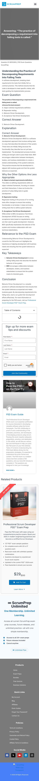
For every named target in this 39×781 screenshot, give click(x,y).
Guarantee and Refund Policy (19, 735)
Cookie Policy (14, 739)
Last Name (7, 345)
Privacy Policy (14, 731)
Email (5, 353)
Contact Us (15, 716)
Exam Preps (17, 674)
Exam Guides (16, 708)
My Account (16, 697)
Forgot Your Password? (19, 712)
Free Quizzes (17, 681)
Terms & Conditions (16, 728)
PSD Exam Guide (14, 414)
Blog (13, 701)
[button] (35, 4)
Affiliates (15, 704)
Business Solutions (19, 685)
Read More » (10, 470)
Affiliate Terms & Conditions (19, 743)
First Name (7, 337)
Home (15, 670)
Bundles (16, 677)
